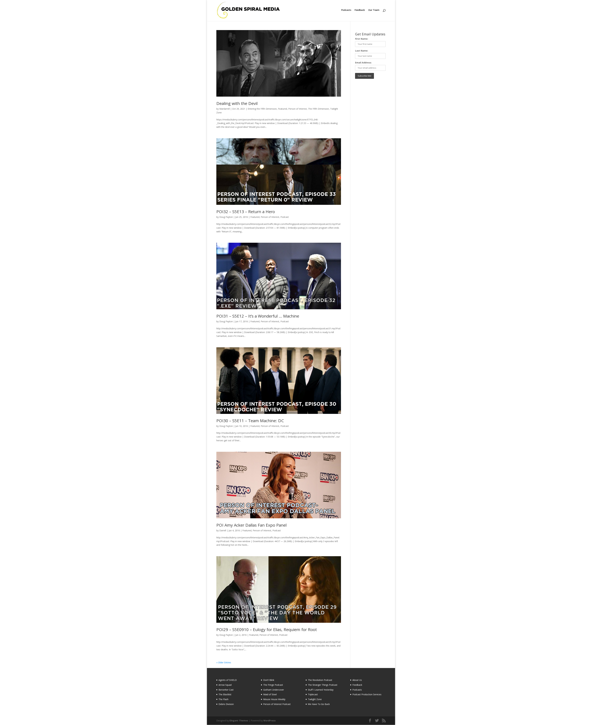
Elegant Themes (239, 720)
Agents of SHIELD (228, 679)
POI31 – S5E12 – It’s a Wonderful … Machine (257, 316)
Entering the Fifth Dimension (262, 108)
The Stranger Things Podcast (322, 684)
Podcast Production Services (366, 694)
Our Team (373, 10)
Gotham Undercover (273, 689)
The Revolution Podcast (320, 679)
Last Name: (361, 50)
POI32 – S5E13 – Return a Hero (245, 211)
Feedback (360, 10)
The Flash (223, 699)
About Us (357, 679)
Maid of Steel (270, 694)
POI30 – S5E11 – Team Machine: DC (250, 420)
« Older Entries (223, 662)
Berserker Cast (226, 689)
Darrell (222, 530)
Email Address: (363, 62)
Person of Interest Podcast (277, 704)
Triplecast (313, 694)
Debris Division (226, 704)
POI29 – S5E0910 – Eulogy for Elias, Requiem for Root (266, 629)
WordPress (269, 720)
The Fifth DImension (318, 108)
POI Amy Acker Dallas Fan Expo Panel (251, 525)
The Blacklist (225, 694)
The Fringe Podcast (273, 684)
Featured (282, 108)
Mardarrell (224, 108)
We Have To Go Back (319, 704)
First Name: (361, 38)
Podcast (284, 216)
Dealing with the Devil (237, 103)
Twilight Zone (315, 699)
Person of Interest (297, 108)
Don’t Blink (268, 679)
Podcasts (346, 10)
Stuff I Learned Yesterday (320, 689)
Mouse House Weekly (274, 699)
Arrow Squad (225, 684)
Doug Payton (226, 216)
